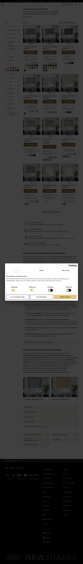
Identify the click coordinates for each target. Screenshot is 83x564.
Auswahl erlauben (41, 297)
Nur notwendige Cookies (18, 297)
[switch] (32, 290)
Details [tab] (42, 270)
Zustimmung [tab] (17, 270)
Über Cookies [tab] (66, 270)
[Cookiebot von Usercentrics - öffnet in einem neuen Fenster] (70, 266)
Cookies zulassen (65, 297)
